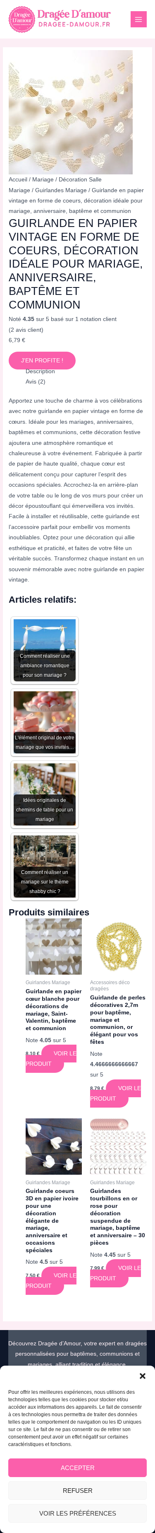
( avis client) (26, 330)
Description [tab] (40, 371)
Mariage (43, 179)
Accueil (18, 179)
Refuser (78, 1490)
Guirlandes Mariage (61, 190)
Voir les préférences (77, 1513)
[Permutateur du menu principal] (139, 19)
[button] (142, 1376)
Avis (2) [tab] (35, 382)
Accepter (78, 1467)
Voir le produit (51, 1058)
